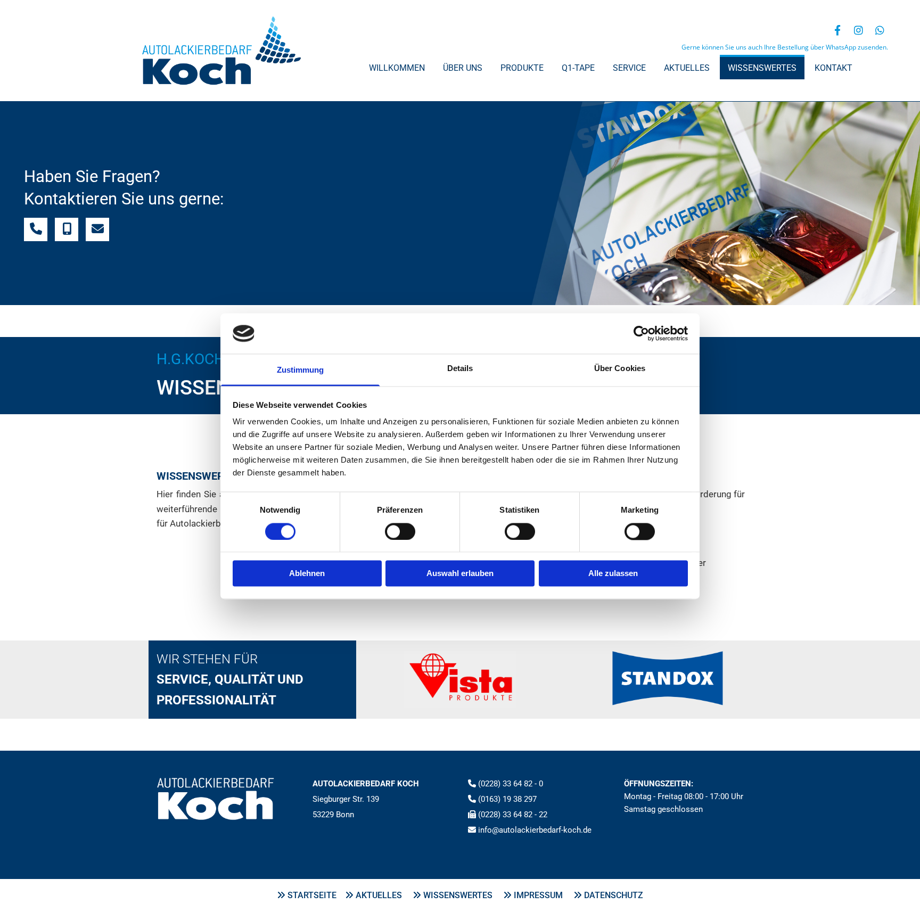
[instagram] (859, 30)
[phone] (35, 229)
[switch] (400, 531)
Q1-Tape (578, 68)
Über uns (462, 68)
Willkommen (397, 68)
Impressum (543, 895)
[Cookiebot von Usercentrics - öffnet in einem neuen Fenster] (641, 333)
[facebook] (837, 30)
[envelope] (97, 229)
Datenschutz (613, 895)
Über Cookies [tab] (619, 368)
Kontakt (833, 68)
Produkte (522, 68)
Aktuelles (687, 68)
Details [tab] (460, 368)
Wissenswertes (762, 68)
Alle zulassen (613, 573)
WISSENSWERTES (462, 895)
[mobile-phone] (66, 229)
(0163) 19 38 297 (507, 799)
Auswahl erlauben (460, 573)
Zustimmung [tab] (300, 370)
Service (629, 68)
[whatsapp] (880, 30)
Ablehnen (307, 573)
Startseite (316, 895)
